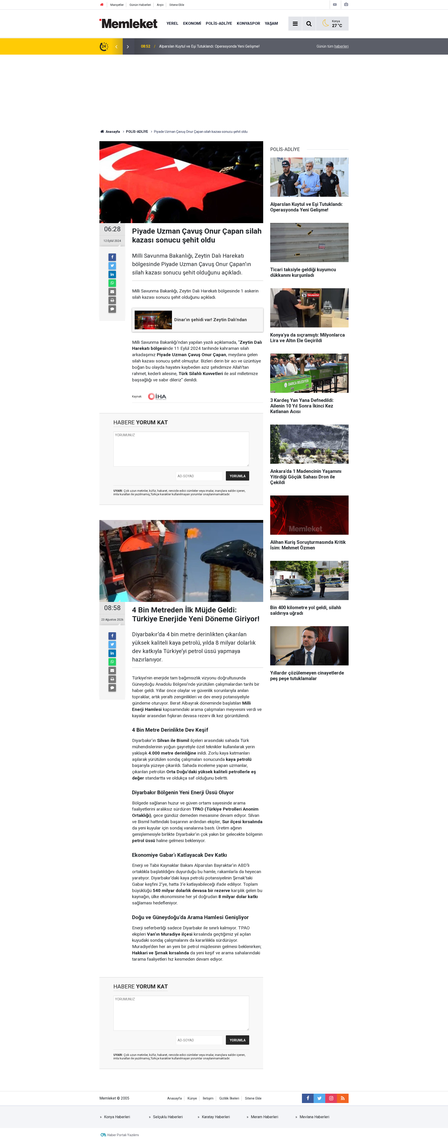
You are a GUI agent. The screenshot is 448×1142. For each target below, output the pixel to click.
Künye (192, 1098)
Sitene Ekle (176, 5)
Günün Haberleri (140, 5)
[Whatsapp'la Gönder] (112, 283)
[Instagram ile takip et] (331, 1098)
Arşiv (160, 5)
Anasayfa (174, 1098)
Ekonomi (192, 23)
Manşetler (117, 5)
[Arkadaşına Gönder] (112, 291)
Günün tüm (333, 46)
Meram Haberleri (264, 1117)
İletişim (208, 1098)
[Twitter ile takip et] (319, 1098)
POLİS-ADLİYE (219, 23)
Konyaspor (248, 23)
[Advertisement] (224, 89)
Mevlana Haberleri (314, 1117)
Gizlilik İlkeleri (229, 1098)
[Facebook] (112, 257)
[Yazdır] (112, 300)
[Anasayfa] (102, 5)
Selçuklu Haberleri (168, 1117)
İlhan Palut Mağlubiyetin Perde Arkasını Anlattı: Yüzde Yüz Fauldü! (212, 46)
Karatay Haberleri (216, 1117)
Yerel (172, 23)
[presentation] (116, 46)
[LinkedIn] (112, 274)
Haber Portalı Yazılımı (123, 1135)
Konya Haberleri (117, 1117)
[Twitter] (112, 266)
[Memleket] (128, 23)
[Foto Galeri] (346, 4)
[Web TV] (334, 4)
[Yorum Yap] (112, 309)
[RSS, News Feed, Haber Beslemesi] (343, 1098)
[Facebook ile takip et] (308, 1098)
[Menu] (295, 23)
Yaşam (271, 23)
